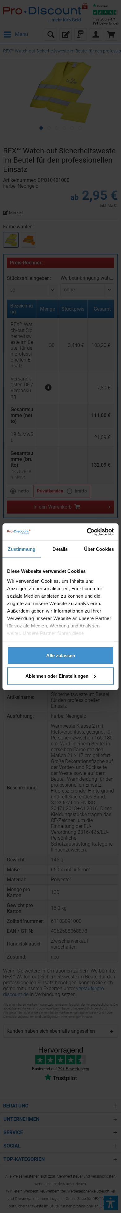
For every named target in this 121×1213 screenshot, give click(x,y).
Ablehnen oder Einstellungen (56, 675)
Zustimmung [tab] (21, 549)
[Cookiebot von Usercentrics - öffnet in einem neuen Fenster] (87, 532)
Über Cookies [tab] (99, 549)
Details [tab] (60, 549)
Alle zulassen (60, 655)
